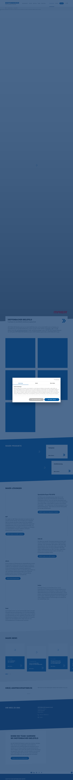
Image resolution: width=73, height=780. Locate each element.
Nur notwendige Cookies (36, 399)
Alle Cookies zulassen (52, 399)
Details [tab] (36, 383)
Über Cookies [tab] (52, 383)
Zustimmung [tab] (20, 383)
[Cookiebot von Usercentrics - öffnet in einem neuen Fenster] (54, 380)
